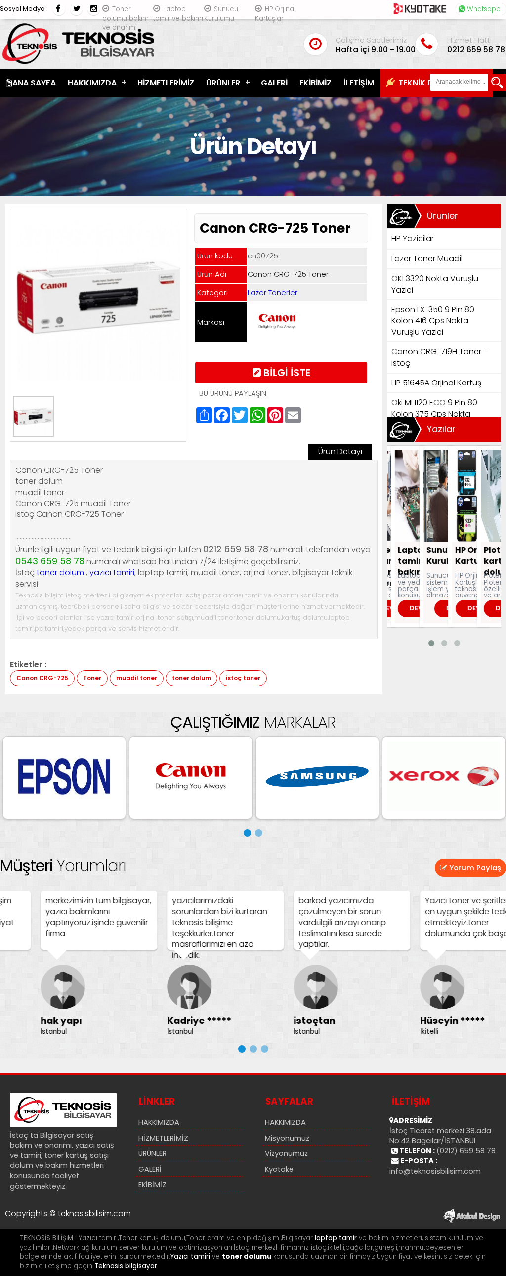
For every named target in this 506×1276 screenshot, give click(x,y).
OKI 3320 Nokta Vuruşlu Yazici (434, 284)
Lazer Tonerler (272, 293)
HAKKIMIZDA (92, 82)
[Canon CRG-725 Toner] (99, 377)
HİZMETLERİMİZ (165, 82)
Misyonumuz (287, 1138)
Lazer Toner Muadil (427, 258)
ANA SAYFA (34, 82)
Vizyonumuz (286, 1153)
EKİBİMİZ (315, 82)
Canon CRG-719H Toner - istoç (439, 357)
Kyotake (279, 1169)
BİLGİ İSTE (285, 373)
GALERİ (274, 82)
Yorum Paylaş (474, 868)
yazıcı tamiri (111, 572)
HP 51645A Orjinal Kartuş (436, 382)
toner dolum (60, 572)
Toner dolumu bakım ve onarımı (125, 18)
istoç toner (243, 678)
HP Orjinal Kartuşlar (275, 13)
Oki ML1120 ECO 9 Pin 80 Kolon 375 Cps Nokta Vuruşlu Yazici (434, 413)
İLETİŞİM (358, 82)
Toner (92, 678)
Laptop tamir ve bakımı (178, 13)
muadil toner (136, 678)
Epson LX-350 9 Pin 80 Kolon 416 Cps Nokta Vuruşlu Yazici (432, 321)
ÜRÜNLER (223, 82)
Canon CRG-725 (42, 678)
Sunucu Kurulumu (221, 13)
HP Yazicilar (412, 238)
